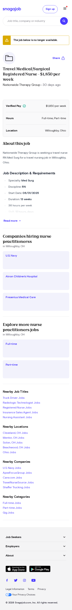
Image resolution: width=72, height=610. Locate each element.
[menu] (64, 9)
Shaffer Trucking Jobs (16, 487)
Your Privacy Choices (23, 595)
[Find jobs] (64, 21)
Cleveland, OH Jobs (15, 433)
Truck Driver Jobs (14, 397)
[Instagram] (24, 580)
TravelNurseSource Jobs (18, 482)
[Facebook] (7, 580)
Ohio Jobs (9, 452)
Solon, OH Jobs (13, 442)
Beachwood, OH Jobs (16, 447)
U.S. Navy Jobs (12, 468)
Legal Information (15, 589)
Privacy (42, 589)
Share (56, 58)
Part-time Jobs (12, 507)
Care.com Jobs (12, 477)
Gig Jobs (8, 512)
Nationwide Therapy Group (21, 85)
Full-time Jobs (12, 503)
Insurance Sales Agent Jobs (20, 412)
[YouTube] (33, 580)
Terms (31, 589)
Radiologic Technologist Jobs (21, 402)
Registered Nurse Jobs (17, 407)
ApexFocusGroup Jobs (17, 472)
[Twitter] (15, 580)
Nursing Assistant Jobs (17, 417)
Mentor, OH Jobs (13, 437)
